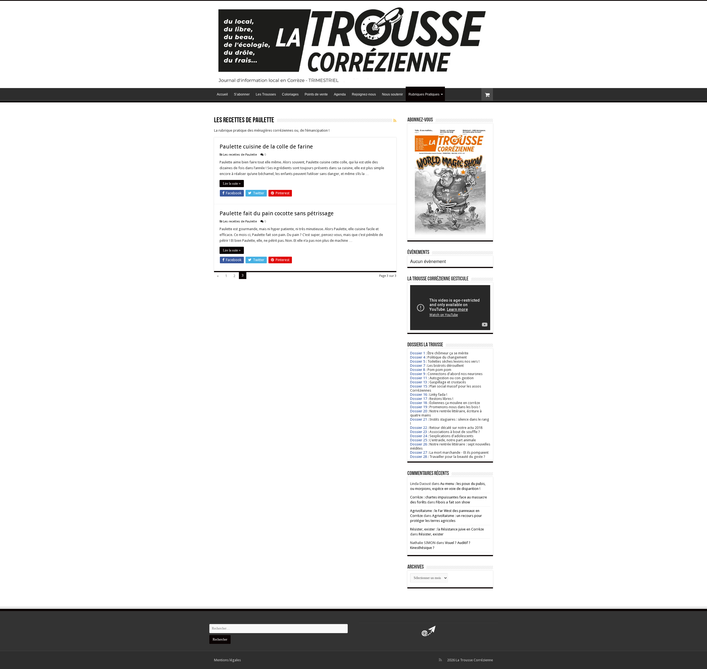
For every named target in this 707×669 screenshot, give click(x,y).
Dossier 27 (418, 452)
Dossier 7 (417, 365)
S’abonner (242, 94)
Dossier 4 (417, 357)
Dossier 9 (417, 374)
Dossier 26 (418, 444)
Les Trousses (266, 94)
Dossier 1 (417, 353)
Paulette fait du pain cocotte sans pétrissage (277, 213)
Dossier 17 (418, 399)
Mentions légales (227, 660)
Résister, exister (431, 534)
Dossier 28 (418, 457)
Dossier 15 (418, 386)
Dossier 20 (418, 411)
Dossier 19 (418, 407)
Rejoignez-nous (364, 94)
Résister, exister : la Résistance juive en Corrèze (447, 529)
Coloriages (290, 94)
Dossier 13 (418, 382)
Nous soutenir (392, 94)
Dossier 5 (417, 361)
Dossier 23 (418, 432)
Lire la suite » (232, 183)
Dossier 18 (418, 403)
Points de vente (316, 94)
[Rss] (440, 660)
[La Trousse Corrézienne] (353, 43)
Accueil (222, 94)
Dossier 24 (418, 436)
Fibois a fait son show (453, 502)
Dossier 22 (418, 428)
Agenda (340, 94)
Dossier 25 (418, 440)
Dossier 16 (418, 394)
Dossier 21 (418, 419)
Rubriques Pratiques (423, 94)
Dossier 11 (418, 378)
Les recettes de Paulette (240, 154)
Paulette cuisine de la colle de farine (266, 146)
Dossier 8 (417, 370)
